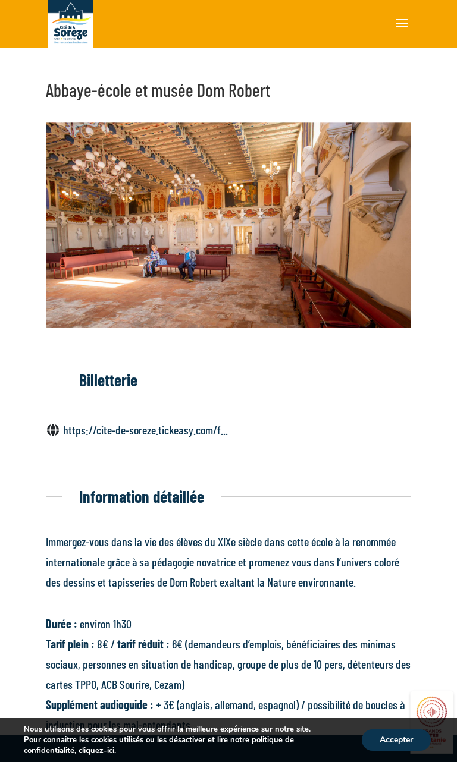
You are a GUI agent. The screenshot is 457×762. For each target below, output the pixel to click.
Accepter (396, 739)
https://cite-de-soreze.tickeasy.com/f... (145, 430)
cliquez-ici (96, 750)
